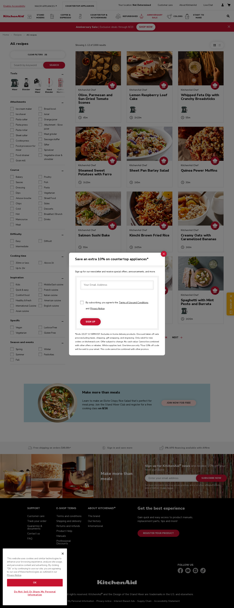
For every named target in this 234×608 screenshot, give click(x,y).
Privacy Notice (97, 308)
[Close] (62, 553)
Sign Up (90, 321)
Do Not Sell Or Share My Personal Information (35, 593)
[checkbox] (82, 302)
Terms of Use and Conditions (133, 302)
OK (35, 582)
